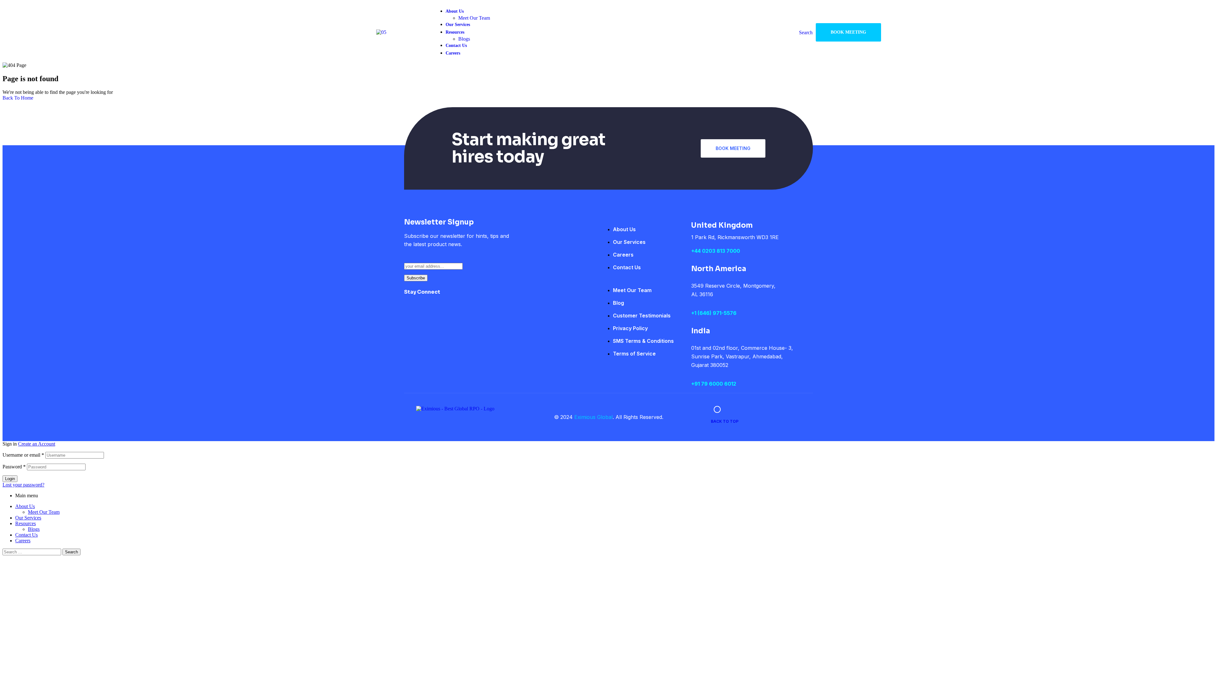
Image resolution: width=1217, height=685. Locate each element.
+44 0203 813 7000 (715, 251)
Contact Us (26, 535)
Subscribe (416, 278)
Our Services (28, 517)
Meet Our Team (44, 512)
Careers (22, 540)
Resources (25, 523)
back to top (724, 421)
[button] (848, 32)
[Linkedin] (490, 296)
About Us (25, 506)
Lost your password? (23, 484)
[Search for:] (32, 551)
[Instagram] (472, 296)
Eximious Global (593, 417)
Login (10, 478)
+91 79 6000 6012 (713, 384)
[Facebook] (453, 296)
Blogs (34, 529)
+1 (694, 313)
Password (14, 466)
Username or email (23, 455)
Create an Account (36, 444)
